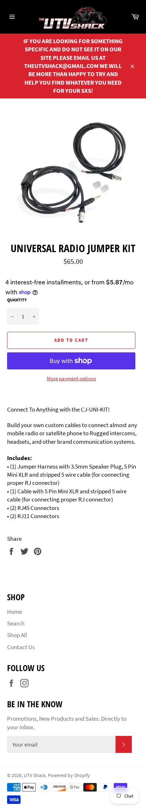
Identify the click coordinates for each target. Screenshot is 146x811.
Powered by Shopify (69, 775)
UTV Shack (35, 775)
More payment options (71, 378)
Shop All (17, 635)
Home (14, 612)
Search (15, 623)
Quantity (17, 299)
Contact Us (21, 647)
